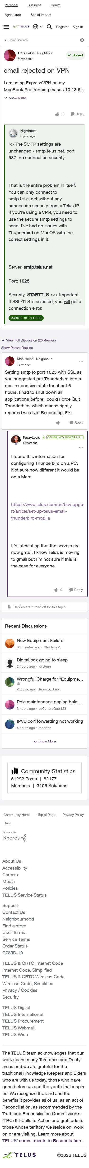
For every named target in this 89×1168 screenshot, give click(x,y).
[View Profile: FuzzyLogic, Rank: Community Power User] (16, 440)
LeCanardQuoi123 (52, 708)
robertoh (44, 728)
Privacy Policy (73, 815)
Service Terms (16, 939)
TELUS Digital (16, 1007)
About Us (11, 861)
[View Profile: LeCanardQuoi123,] (9, 705)
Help (7, 823)
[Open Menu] (82, 40)
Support (10, 905)
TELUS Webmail (18, 1027)
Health (56, 5)
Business (34, 5)
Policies (10, 888)
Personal (11, 5)
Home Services (18, 40)
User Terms (13, 932)
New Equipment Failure (40, 640)
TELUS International (22, 1014)
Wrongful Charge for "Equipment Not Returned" (50, 679)
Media (8, 881)
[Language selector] (38, 26)
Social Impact (41, 15)
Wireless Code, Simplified (27, 983)
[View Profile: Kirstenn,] (9, 663)
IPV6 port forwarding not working (50, 721)
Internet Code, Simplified (27, 970)
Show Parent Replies (17, 348)
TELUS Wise (15, 1034)
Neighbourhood (18, 918)
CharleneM (52, 647)
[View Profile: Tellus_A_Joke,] (9, 682)
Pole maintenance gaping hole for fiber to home (50, 702)
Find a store (14, 925)
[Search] (49, 27)
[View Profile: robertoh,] (9, 724)
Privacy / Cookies (19, 990)
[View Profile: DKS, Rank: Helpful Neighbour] (10, 55)
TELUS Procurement (23, 1021)
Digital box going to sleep (42, 659)
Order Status (15, 945)
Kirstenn (44, 666)
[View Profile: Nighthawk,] (13, 133)
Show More (17, 98)
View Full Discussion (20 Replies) (31, 340)
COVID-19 (12, 952)
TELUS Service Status (24, 895)
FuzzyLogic (31, 437)
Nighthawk (28, 131)
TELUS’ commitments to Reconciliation (41, 1140)
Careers (10, 874)
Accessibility (14, 868)
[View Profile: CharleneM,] (9, 643)
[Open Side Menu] (6, 26)
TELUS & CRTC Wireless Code (33, 976)
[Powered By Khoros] (44, 836)
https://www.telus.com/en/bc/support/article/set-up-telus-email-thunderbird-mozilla (47, 511)
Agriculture (13, 15)
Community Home (17, 815)
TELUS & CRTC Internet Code (32, 963)
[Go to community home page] (21, 26)
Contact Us (13, 912)
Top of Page (47, 815)
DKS (21, 53)
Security (10, 997)
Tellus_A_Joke (48, 689)
